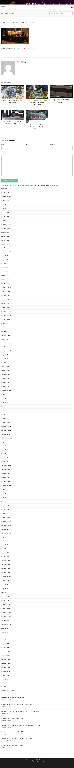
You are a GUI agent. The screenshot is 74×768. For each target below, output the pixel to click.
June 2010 (4, 497)
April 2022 (5, 236)
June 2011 (4, 450)
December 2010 (6, 473)
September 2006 (6, 671)
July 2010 (4, 493)
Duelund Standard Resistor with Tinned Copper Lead (19, 704)
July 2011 (4, 446)
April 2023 (5, 212)
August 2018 (5, 260)
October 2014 (5, 319)
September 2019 (6, 252)
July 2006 (4, 679)
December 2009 (6, 521)
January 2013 (5, 378)
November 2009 (6, 525)
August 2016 (5, 268)
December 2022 (6, 224)
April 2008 (5, 596)
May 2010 (4, 501)
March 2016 (5, 283)
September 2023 (6, 196)
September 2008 (6, 576)
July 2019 (4, 256)
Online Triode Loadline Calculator (13, 745)
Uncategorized (9, 13)
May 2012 (4, 406)
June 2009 (4, 545)
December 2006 (6, 660)
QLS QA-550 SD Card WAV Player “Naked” (12, 122)
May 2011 (4, 454)
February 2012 (6, 418)
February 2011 (6, 466)
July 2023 (4, 204)
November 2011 (6, 430)
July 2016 (4, 272)
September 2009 (6, 533)
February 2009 (6, 561)
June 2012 (4, 402)
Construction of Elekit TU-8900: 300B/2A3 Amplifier (37, 102)
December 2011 (6, 426)
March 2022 (5, 240)
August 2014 (5, 323)
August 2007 (5, 628)
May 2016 (4, 276)
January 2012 (5, 422)
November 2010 (6, 477)
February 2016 (6, 287)
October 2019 (5, 248)
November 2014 (6, 315)
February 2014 (6, 335)
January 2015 (5, 307)
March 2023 (5, 216)
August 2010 (5, 489)
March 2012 (5, 414)
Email (27, 144)
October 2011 (5, 434)
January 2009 (5, 565)
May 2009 (4, 549)
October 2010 (5, 481)
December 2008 (6, 568)
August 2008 (5, 580)
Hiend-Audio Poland (7, 690)
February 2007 (6, 652)
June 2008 (4, 588)
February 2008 (6, 604)
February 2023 (6, 220)
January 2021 (5, 244)
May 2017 (4, 264)
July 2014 (4, 327)
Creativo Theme (32, 762)
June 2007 (4, 636)
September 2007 (6, 624)
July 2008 (4, 584)
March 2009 (5, 557)
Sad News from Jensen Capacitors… (13, 698)
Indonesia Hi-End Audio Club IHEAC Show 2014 (16, 739)
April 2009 (5, 553)
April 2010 (5, 505)
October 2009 (5, 529)
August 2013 (5, 355)
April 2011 (5, 458)
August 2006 (5, 675)
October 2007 (5, 620)
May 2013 (4, 363)
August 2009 (5, 537)
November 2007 (6, 616)
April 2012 (5, 410)
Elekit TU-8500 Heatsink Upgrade (12, 101)
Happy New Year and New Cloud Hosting (14, 732)
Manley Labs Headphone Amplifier (12, 718)
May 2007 (4, 640)
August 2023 (5, 200)
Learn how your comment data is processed (44, 185)
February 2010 (6, 513)
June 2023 (4, 208)
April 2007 (5, 644)
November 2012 (6, 386)
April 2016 (5, 279)
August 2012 (5, 394)
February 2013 (6, 374)
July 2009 (4, 541)
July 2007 (4, 632)
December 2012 (6, 382)
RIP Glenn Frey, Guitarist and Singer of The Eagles (19, 711)
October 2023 (5, 192)
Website (52, 144)
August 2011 (5, 442)
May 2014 (4, 331)
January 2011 (5, 470)
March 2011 (5, 462)
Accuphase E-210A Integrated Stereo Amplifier (61, 101)
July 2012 (4, 398)
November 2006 (6, 664)
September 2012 (6, 390)
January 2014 (5, 339)
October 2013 (5, 347)
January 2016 (5, 291)
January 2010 (5, 517)
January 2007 (5, 656)
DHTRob (3, 686)
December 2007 (6, 612)
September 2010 (6, 485)
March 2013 (5, 371)
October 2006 (5, 667)
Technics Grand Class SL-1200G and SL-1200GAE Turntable (20, 725)
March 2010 (5, 509)
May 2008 (4, 592)
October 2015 (5, 295)
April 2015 (5, 299)
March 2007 (5, 648)
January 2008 (5, 608)
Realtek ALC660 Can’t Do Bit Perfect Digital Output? (37, 126)
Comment (3, 153)
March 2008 (5, 600)
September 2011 (6, 438)
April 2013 (5, 367)
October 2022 (5, 228)
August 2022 (5, 232)
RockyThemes (43, 762)
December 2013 (6, 343)
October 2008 (5, 572)
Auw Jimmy (6, 22)
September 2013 (6, 351)
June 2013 (4, 359)
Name (2, 144)
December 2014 (6, 311)
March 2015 (5, 303)
